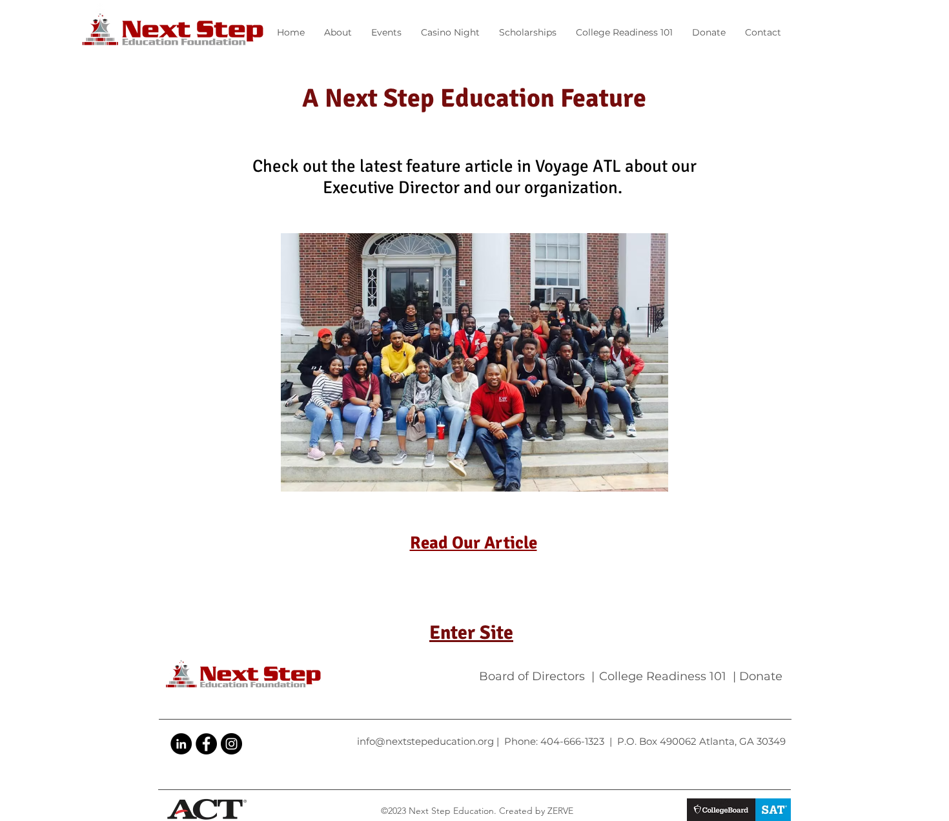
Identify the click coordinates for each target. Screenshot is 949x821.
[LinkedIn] (181, 743)
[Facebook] (206, 743)
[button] (386, 32)
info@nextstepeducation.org (425, 741)
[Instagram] (231, 743)
